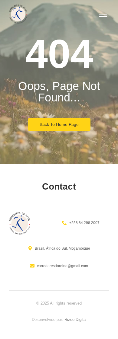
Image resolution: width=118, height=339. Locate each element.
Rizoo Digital (75, 319)
